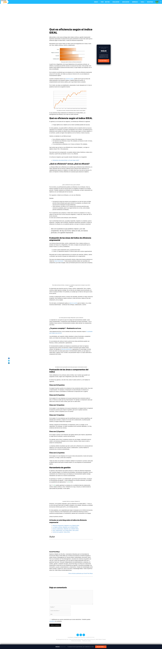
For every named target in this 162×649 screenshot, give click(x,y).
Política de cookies (86, 640)
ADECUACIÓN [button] (125, 2)
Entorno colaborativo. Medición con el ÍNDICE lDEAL (66, 528)
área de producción (66, 349)
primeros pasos (70, 78)
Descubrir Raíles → (103, 60)
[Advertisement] (81, 13)
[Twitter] (80, 635)
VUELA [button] (142, 2)
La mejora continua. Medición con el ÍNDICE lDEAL (65, 527)
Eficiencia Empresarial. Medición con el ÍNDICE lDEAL (66, 525)
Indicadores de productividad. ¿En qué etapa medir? (66, 160)
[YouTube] (84, 635)
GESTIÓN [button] (107, 2)
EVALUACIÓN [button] (116, 2)
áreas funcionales (58, 261)
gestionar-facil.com (64, 639)
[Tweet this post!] (9, 361)
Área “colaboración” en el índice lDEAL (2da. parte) (66, 530)
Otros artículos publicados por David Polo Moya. (80, 573)
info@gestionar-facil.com (79, 637)
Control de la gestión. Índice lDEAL (61, 532)
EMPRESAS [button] (135, 2)
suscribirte (52, 621)
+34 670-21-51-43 (90, 637)
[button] (161, 2)
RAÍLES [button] (96, 2)
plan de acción (73, 303)
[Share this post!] (9, 359)
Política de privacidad (76, 640)
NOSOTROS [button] (150, 2)
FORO (102, 2)
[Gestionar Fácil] (5, 2)
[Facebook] (77, 635)
